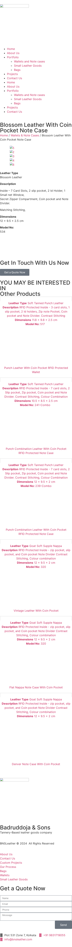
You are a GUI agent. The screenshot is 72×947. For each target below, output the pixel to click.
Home (11, 49)
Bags (17, 70)
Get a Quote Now (14, 272)
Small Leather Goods (28, 65)
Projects (12, 74)
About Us (13, 53)
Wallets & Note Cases (25, 135)
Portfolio (13, 57)
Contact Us (14, 78)
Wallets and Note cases (29, 61)
